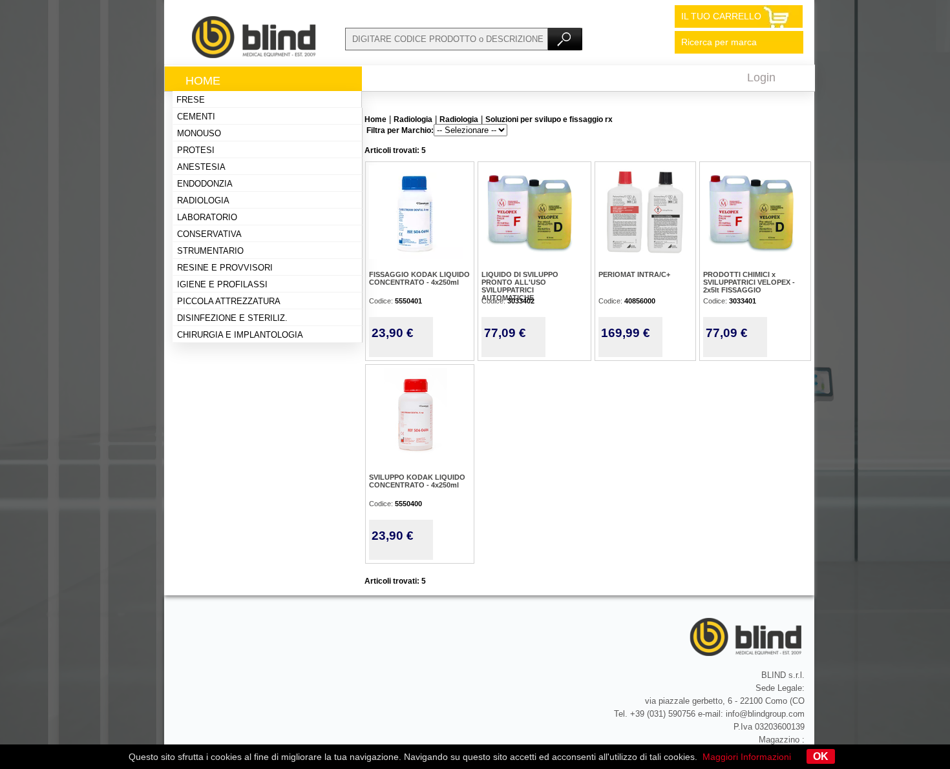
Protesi (196, 150)
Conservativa (209, 234)
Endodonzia (205, 184)
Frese (190, 100)
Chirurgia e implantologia (240, 335)
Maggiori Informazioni (746, 757)
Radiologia (203, 200)
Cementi (196, 116)
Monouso (199, 133)
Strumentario (210, 251)
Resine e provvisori (225, 267)
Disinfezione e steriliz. (232, 318)
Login (761, 77)
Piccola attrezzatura (228, 301)
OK (821, 756)
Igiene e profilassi (222, 284)
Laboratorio (207, 217)
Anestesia (201, 167)
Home (202, 80)
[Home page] (254, 55)
